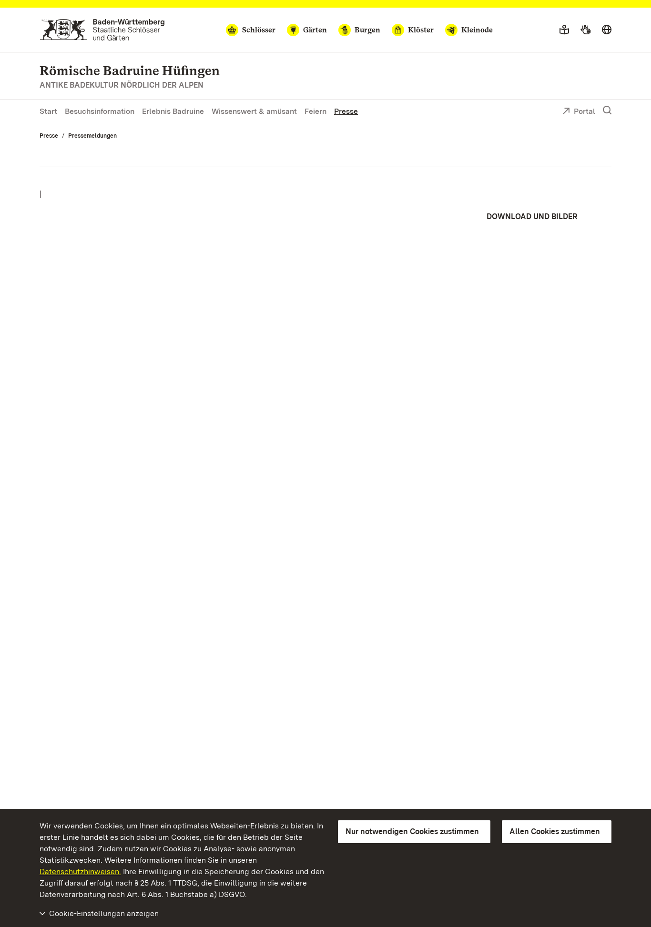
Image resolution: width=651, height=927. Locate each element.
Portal (584, 111)
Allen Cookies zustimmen (554, 831)
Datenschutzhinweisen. (80, 871)
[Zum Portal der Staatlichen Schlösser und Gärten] (102, 29)
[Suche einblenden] (607, 110)
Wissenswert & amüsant (254, 111)
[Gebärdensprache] (585, 30)
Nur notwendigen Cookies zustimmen (412, 831)
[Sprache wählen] (606, 30)
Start (48, 111)
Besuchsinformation (99, 111)
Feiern (315, 111)
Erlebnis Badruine (173, 111)
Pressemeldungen (92, 135)
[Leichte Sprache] (564, 30)
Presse (346, 111)
